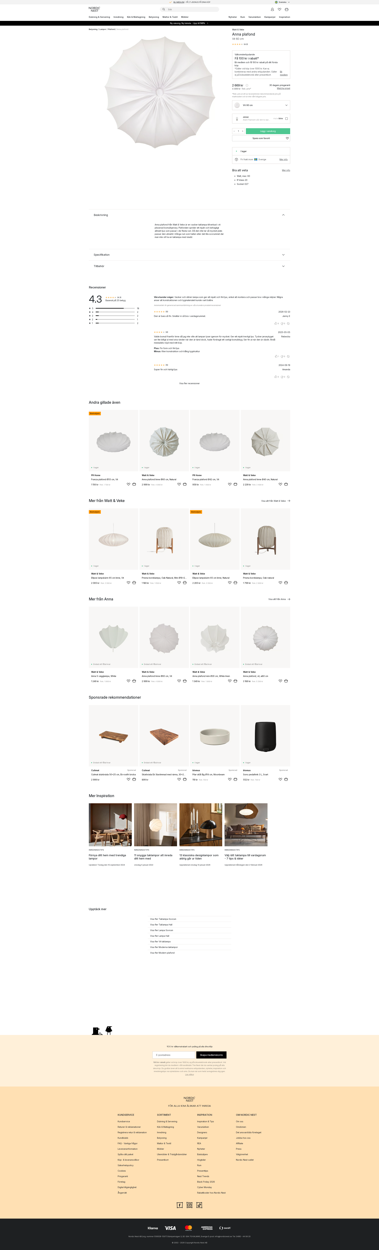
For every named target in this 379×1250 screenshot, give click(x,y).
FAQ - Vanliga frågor (128, 1143)
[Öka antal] (243, 131)
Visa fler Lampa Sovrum (161, 930)
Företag (121, 1181)
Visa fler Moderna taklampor (164, 947)
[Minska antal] (234, 131)
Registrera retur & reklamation (132, 1132)
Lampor (102, 29)
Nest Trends (203, 1176)
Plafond (111, 29)
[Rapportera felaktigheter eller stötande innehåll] (288, 323)
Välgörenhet (242, 1154)
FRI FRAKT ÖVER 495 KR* (192, 2)
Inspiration (284, 17)
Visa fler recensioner (189, 383)
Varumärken (254, 17)
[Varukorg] (286, 9)
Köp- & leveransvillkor (128, 1160)
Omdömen (241, 1127)
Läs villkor (189, 1074)
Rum (242, 17)
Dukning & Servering (99, 17)
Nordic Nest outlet (245, 1160)
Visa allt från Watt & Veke (273, 501)
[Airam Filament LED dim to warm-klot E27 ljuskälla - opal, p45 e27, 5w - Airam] (237, 118)
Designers (202, 1132)
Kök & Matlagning (136, 17)
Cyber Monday (204, 1187)
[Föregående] (99, 93)
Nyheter (233, 17)
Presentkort (162, 1160)
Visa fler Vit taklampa (160, 941)
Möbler (184, 17)
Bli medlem (284, 73)
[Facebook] (180, 1204)
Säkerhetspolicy (126, 1165)
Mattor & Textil (170, 17)
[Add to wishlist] (128, 484)
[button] (240, 44)
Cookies (122, 1171)
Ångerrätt (122, 1192)
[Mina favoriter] (279, 9)
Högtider (201, 1160)
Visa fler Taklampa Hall (161, 924)
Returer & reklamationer (129, 1127)
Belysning (154, 17)
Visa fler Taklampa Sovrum (163, 919)
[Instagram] (189, 1204)
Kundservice (124, 1121)
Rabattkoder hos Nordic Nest (211, 1192)
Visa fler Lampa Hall (159, 936)
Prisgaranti (123, 1176)
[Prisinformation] (247, 85)
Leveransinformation (128, 1149)
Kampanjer (270, 17)
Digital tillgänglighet (127, 1187)
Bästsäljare (202, 1154)
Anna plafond (122, 29)
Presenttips (202, 1171)
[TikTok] (199, 1204)
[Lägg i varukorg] (134, 484)
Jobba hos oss (243, 1138)
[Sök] (163, 9)
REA (199, 1143)
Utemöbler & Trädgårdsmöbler (172, 1154)
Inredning (118, 17)
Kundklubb (123, 1138)
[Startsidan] (94, 9)
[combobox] (282, 2)
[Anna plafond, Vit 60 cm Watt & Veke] (159, 92)
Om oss (239, 1121)
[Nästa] (221, 93)
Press (238, 1149)
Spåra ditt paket (125, 1154)
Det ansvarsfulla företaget (248, 1132)
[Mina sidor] (272, 9)
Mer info (284, 159)
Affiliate (239, 1143)
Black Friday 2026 (206, 1181)
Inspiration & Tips (205, 1121)
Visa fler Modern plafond (162, 953)
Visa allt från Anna (277, 599)
